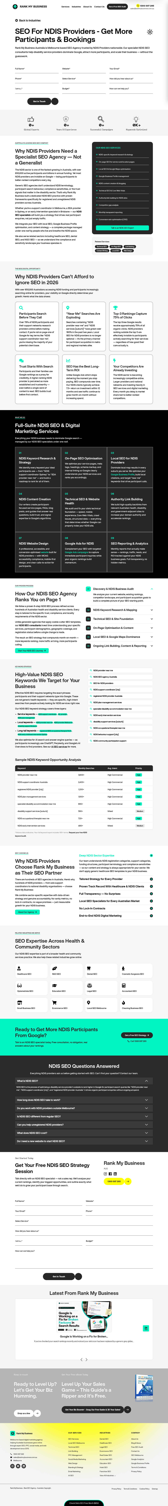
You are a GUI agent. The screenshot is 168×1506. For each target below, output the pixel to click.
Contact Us (99, 7)
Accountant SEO (106, 1459)
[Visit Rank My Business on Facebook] (110, 1173)
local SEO (47, 224)
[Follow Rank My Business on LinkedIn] (24, 1466)
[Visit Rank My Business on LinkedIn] (115, 1173)
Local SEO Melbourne (76, 1443)
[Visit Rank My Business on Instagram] (105, 1173)
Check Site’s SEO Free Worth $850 (84, 1503)
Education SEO (105, 1463)
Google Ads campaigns (76, 552)
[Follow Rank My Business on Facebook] (18, 1466)
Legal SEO (104, 1447)
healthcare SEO (62, 236)
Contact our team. (129, 1073)
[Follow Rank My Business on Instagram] (12, 1466)
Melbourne (17, 1460)
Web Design (128, 250)
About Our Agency (26, 912)
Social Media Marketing (77, 1459)
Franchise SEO (105, 1471)
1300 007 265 (147, 6)
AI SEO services (59, 746)
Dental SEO (104, 1439)
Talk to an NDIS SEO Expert (122, 228)
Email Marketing (74, 1471)
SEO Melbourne (137, 1455)
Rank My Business (16, 1488)
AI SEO (71, 1475)
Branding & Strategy (75, 1467)
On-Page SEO (116, 246)
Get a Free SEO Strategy (135, 1035)
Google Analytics (137, 1459)
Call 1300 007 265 (138, 1041)
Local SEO (115, 250)
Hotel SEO (104, 1467)
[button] (84, 1080)
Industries (76, 7)
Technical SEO (102, 246)
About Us (87, 7)
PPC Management (75, 1455)
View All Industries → (108, 1475)
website (45, 552)
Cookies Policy (144, 1489)
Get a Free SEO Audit (117, 7)
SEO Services (73, 1439)
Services (65, 7)
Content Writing (102, 250)
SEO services (120, 388)
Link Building (129, 246)
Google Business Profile (122, 474)
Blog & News (136, 1443)
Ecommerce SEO (106, 1451)
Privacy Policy (136, 1471)
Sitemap (155, 1489)
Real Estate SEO (106, 1455)
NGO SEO (30, 239)
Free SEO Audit (137, 1447)
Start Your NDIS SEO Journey (30, 651)
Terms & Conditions (138, 1467)
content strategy (40, 227)
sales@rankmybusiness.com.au (142, 8)
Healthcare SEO (106, 1443)
